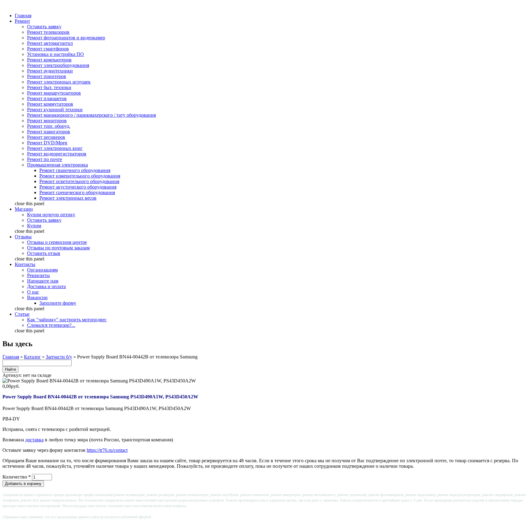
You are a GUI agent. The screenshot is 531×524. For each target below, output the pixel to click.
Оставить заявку (44, 26)
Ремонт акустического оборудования (77, 187)
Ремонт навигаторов (48, 131)
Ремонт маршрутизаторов (54, 93)
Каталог (32, 356)
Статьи (22, 314)
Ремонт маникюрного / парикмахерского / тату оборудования (91, 115)
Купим (34, 225)
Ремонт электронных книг (55, 148)
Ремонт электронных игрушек (59, 81)
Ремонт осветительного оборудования (79, 181)
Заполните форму (57, 303)
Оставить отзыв (43, 253)
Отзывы (23, 236)
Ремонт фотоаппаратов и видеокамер (66, 37)
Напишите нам (42, 281)
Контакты (25, 264)
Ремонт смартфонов (48, 48)
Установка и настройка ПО (55, 54)
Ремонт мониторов (47, 120)
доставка (34, 439)
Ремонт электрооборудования (58, 65)
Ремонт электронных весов (67, 198)
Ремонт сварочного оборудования (74, 170)
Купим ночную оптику (51, 214)
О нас (33, 292)
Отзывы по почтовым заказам (58, 247)
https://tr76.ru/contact (107, 450)
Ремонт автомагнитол (50, 43)
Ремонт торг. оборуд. (48, 126)
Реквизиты (38, 275)
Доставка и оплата (46, 286)
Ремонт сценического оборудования (77, 192)
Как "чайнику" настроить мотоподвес (67, 319)
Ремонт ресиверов (46, 137)
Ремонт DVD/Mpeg (47, 142)
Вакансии (37, 297)
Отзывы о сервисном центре (57, 242)
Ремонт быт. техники (49, 87)
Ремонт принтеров (46, 76)
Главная (23, 15)
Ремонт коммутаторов (50, 104)
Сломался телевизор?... (51, 325)
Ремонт (22, 21)
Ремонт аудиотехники (50, 70)
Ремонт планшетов (47, 98)
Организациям (42, 269)
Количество (16, 476)
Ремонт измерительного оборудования (79, 175)
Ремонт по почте (44, 159)
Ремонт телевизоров (48, 32)
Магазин (24, 209)
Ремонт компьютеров (49, 59)
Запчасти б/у (59, 356)
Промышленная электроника (57, 164)
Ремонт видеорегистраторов (56, 153)
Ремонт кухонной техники (55, 109)
